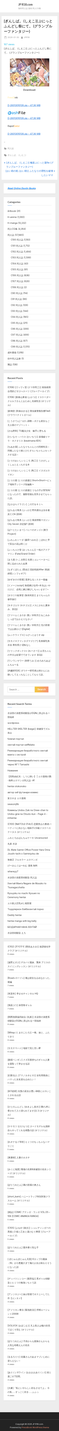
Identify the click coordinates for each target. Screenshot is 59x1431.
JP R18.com (25, 4)
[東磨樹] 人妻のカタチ (19, 1157)
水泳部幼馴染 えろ (17, 933)
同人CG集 (12, 228)
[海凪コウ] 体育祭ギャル (20, 1005)
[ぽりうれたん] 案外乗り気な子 (23, 1247)
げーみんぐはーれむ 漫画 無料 (22, 865)
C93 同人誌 (16, 311)
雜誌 (10, 364)
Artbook (12, 211)
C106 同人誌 (17, 275)
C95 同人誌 (16, 323)
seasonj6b (13, 804)
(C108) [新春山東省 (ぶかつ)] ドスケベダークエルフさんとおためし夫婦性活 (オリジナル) (29, 401)
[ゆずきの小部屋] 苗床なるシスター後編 (27, 579)
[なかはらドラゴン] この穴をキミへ (25, 504)
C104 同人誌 (17, 263)
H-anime (12, 217)
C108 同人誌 (17, 287)
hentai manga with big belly (22, 921)
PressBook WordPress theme (35, 1427)
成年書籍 (12, 352)
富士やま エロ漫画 (17, 798)
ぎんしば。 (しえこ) (17, 155)
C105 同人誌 (17, 269)
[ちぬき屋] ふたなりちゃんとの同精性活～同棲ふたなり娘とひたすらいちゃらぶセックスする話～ (30, 450)
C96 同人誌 (16, 328)
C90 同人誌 (16, 293)
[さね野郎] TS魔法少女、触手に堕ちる (27, 430)
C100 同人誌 (17, 239)
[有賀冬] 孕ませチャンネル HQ (23, 993)
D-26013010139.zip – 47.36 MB (24, 105)
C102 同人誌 (17, 251)
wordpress (13, 723)
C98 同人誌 (16, 340)
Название (13, 770)
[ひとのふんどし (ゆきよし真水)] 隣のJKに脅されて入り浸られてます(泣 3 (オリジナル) (29, 1110)
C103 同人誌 (17, 257)
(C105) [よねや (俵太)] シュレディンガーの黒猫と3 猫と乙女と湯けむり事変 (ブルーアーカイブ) (29, 1231)
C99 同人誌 (16, 346)
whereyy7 (13, 871)
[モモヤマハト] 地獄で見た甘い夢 (24, 1048)
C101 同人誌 (17, 245)
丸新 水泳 (12, 843)
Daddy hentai (15, 915)
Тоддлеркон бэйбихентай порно (26, 909)
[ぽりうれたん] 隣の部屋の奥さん (24, 1184)
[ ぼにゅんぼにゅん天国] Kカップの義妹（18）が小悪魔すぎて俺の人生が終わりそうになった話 (30, 1263)
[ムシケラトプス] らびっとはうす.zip (26, 635)
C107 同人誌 (17, 281)
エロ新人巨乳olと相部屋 (19, 903)
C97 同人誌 (16, 334)
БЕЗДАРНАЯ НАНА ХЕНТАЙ (22, 927)
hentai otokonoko (17, 786)
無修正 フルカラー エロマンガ (22, 859)
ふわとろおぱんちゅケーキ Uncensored (28, 837)
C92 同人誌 (16, 305)
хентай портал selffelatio (21, 744)
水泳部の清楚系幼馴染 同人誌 (22, 877)
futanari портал (16, 738)
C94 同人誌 (16, 316)
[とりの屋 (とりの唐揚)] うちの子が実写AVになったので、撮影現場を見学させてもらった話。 (30, 494)
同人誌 (11, 148)
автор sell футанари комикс (23, 792)
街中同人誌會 (14, 358)
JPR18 (27, 37)
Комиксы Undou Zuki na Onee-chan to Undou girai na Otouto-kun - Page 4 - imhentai (28, 814)
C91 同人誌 (16, 299)
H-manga (12, 223)
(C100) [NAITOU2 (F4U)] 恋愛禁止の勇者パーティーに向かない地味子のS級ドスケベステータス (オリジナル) (29, 828)
